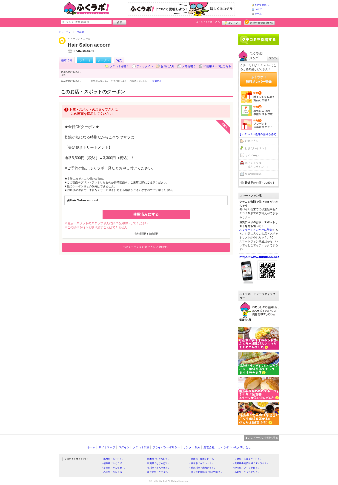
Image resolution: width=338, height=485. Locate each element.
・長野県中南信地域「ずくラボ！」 (250, 463)
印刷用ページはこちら (217, 66)
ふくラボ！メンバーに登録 (255, 229)
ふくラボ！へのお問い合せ (234, 447)
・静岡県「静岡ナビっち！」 (203, 459)
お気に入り (168, 66)
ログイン (231, 22)
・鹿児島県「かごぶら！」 (158, 472)
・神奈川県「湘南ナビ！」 (202, 467)
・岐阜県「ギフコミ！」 (201, 463)
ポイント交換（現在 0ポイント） (257, 164)
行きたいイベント (256, 148)
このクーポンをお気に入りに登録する (146, 247)
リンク (187, 447)
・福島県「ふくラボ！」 (113, 463)
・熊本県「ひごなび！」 (157, 459)
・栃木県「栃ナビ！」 (112, 459)
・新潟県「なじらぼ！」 (157, 463)
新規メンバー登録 (259, 22)
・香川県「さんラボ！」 (157, 467)
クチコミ (85, 60)
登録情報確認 (253, 174)
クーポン (103, 60)
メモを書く (189, 66)
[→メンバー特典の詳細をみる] (258, 134)
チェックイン (145, 66)
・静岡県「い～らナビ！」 (246, 467)
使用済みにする (146, 214)
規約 (197, 447)
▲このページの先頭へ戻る (261, 437)
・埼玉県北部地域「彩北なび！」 (206, 472)
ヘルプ (258, 9)
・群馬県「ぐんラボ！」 (113, 467)
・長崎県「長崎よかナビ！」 (247, 459)
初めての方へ (262, 5)
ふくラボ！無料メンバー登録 (259, 79)
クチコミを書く (119, 66)
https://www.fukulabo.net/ (259, 257)
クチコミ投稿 (141, 447)
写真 (119, 60)
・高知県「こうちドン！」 (246, 472)
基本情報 (66, 60)
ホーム (258, 13)
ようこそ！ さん (208, 22)
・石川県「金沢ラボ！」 (113, 472)
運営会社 (209, 447)
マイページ (252, 155)
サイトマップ (107, 447)
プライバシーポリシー (166, 447)
